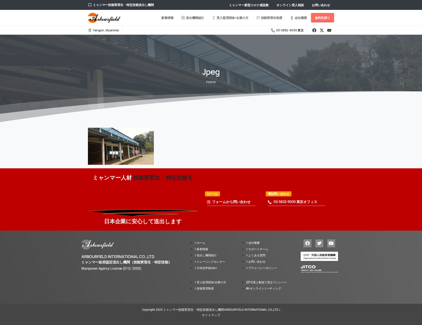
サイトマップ (211, 315)
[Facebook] (314, 30)
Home (211, 81)
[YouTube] (329, 30)
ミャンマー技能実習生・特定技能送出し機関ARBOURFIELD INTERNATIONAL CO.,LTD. (221, 309)
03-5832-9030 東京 (290, 30)
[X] (322, 30)
